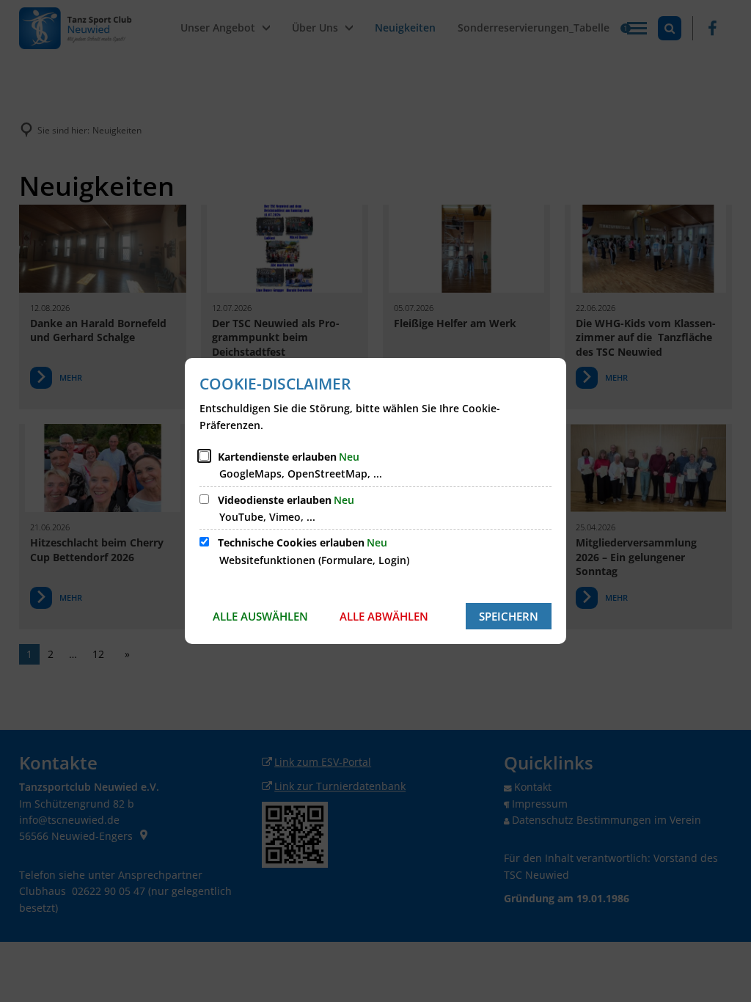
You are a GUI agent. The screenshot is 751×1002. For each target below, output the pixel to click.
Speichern (508, 616)
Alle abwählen (384, 616)
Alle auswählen (260, 616)
